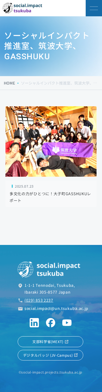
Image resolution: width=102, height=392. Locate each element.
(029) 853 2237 (38, 300)
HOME (9, 83)
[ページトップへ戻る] (94, 373)
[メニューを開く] (94, 8)
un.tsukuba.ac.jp (56, 308)
